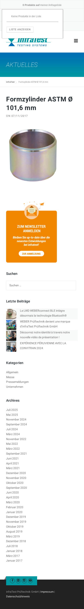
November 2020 (16, 478)
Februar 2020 (14, 507)
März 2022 (13, 448)
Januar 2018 (14, 551)
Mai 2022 (12, 443)
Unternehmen (14, 386)
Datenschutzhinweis (18, 596)
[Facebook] (12, 580)
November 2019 (16, 521)
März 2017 (13, 555)
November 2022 (16, 439)
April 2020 (12, 497)
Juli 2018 (12, 546)
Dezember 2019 (16, 516)
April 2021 (12, 463)
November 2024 (16, 419)
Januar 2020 (14, 512)
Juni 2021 (12, 458)
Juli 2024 (12, 429)
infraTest (10, 82)
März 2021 (13, 468)
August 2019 (14, 531)
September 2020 (16, 487)
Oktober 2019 (14, 526)
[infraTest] (28, 41)
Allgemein (12, 372)
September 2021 (16, 453)
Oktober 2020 (14, 482)
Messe (10, 377)
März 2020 (13, 502)
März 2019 (13, 536)
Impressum (47, 591)
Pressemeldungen (17, 381)
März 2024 (13, 434)
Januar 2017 (14, 560)
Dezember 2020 (16, 473)
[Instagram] (24, 580)
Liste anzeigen (20, 29)
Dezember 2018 (16, 541)
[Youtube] (30, 580)
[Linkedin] (18, 580)
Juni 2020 (12, 492)
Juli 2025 (12, 409)
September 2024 (16, 424)
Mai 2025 (12, 414)
